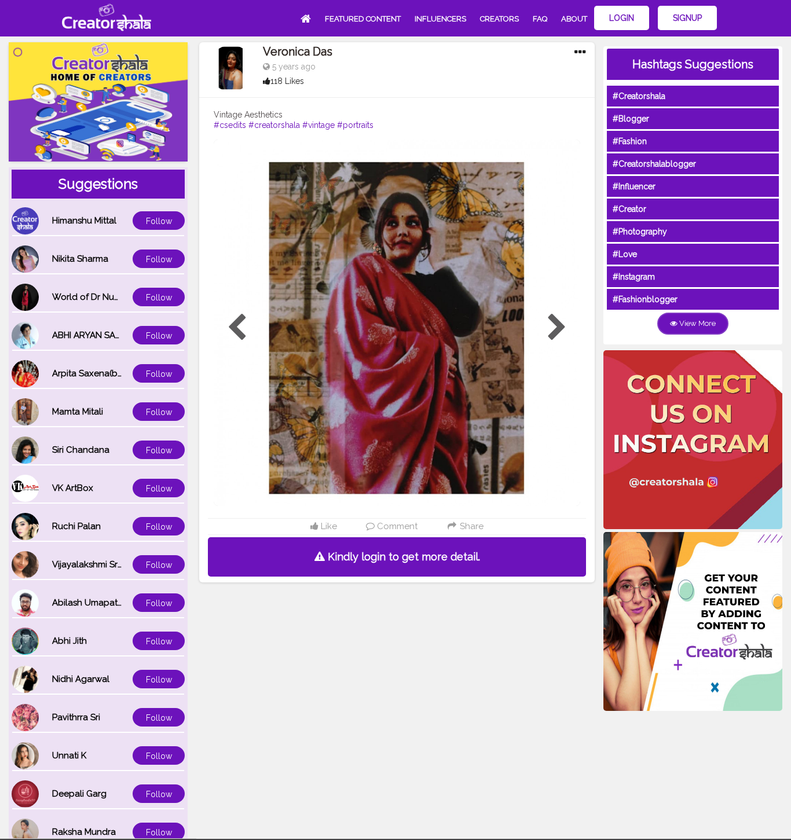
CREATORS (499, 18)
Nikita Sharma (80, 259)
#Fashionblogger (645, 299)
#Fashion (630, 141)
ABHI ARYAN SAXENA (95, 335)
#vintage (318, 125)
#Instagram (634, 276)
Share (470, 526)
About (574, 18)
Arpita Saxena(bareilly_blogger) (117, 373)
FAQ (540, 18)
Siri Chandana (80, 450)
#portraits (355, 125)
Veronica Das (297, 51)
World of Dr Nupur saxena (106, 297)
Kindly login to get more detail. (402, 557)
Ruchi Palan (76, 526)
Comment (396, 526)
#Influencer (634, 186)
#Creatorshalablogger (654, 163)
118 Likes (287, 81)
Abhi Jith (69, 641)
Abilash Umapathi (88, 602)
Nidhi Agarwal (80, 679)
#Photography (640, 231)
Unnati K (69, 755)
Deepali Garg (79, 793)
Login (621, 18)
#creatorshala (274, 125)
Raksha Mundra (84, 832)
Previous (236, 327)
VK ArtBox (72, 488)
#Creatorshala (639, 96)
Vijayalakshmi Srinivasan (101, 564)
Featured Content (363, 18)
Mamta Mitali (77, 411)
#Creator (629, 209)
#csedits (230, 125)
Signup (687, 18)
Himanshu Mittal (84, 220)
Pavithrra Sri (76, 717)
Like (327, 526)
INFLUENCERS (440, 18)
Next (557, 327)
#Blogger (631, 118)
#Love (625, 254)
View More (697, 323)
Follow (159, 221)
